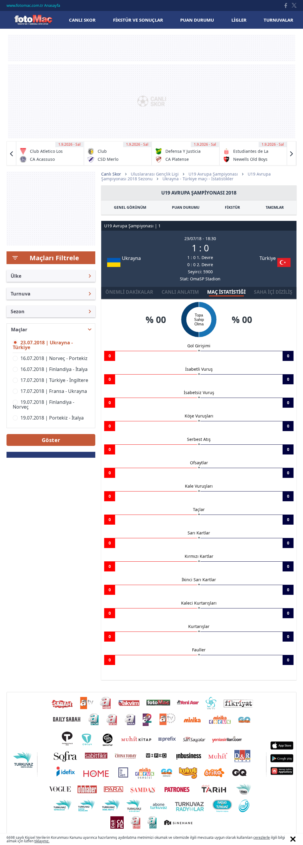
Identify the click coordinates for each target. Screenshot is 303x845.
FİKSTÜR (232, 207)
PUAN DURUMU (185, 207)
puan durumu (197, 20)
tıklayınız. (41, 841)
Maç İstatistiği (226, 292)
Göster (51, 440)
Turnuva (20, 293)
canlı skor (82, 20)
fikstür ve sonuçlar (138, 20)
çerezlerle (261, 837)
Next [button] (291, 153)
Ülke (16, 276)
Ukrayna (131, 258)
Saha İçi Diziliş (273, 292)
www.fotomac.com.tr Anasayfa (33, 5)
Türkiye (268, 258)
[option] (50, 153)
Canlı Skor (33, 20)
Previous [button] (11, 153)
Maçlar (19, 329)
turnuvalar (278, 20)
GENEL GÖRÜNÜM (130, 207)
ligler (238, 20)
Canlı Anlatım (180, 292)
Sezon (18, 311)
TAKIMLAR (275, 207)
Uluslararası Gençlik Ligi (155, 174)
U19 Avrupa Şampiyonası (213, 174)
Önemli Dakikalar (129, 292)
